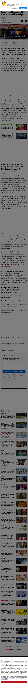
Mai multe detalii (13, 664)
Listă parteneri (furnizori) (4, 679)
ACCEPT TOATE (14, 682)
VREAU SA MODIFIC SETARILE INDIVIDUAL (14, 684)
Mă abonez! (23, 8)
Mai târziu (14, 8)
